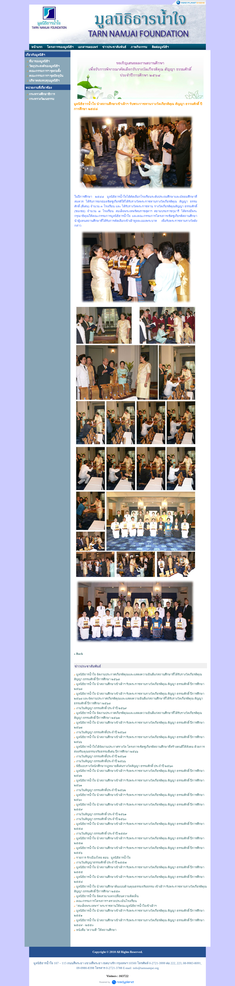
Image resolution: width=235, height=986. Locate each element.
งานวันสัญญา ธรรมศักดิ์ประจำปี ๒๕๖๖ (101, 761)
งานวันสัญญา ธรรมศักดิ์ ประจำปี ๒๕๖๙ (101, 708)
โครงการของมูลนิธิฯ (60, 47)
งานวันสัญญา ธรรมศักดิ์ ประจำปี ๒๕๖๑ (101, 814)
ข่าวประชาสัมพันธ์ (114, 47)
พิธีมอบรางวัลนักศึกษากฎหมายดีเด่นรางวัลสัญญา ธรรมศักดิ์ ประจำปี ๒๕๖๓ (124, 766)
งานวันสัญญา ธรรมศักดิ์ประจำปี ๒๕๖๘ (101, 732)
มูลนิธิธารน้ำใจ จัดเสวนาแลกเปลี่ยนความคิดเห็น (107, 896)
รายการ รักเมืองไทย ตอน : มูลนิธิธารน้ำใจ (103, 857)
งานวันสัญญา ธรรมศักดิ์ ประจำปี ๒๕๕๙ (101, 833)
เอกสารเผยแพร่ (88, 47)
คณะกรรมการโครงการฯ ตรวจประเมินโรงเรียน (106, 901)
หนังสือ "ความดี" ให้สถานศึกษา (96, 930)
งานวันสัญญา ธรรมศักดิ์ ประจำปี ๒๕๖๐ (101, 819)
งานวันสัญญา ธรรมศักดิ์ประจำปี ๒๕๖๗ (101, 756)
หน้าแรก (36, 47)
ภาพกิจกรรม (139, 47)
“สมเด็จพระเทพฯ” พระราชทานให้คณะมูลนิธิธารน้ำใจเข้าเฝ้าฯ (116, 905)
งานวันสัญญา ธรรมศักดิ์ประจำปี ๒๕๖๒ (101, 790)
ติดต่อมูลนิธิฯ (160, 47)
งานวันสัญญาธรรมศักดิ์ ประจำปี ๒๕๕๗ (101, 862)
